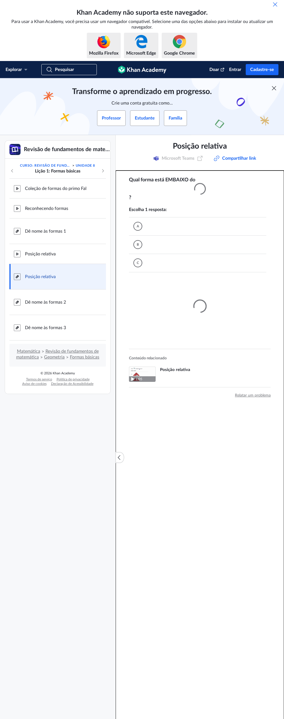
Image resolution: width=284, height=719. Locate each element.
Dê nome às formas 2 (45, 302)
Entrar (235, 69)
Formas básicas (84, 357)
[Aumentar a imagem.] (199, 189)
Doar (214, 69)
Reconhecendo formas (46, 208)
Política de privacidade (73, 379)
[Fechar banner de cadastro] (274, 88)
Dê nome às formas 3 (45, 328)
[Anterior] (12, 170)
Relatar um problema (253, 418)
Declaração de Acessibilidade (72, 383)
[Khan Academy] (142, 69)
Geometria (54, 357)
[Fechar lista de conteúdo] (119, 457)
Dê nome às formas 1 (45, 231)
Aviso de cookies (34, 383)
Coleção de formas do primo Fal (56, 188)
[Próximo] (103, 170)
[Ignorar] (275, 4)
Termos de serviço (39, 379)
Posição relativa (40, 254)
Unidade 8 (85, 165)
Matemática (28, 351)
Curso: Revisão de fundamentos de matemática (46, 165)
